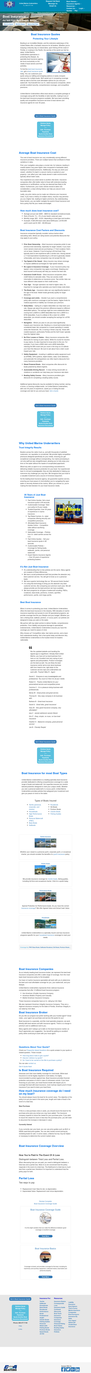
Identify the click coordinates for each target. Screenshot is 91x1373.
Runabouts (54, 804)
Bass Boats (33, 823)
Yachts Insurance (45, 837)
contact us (32, 1063)
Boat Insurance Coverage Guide (45, 1209)
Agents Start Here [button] (33, 24)
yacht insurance (59, 854)
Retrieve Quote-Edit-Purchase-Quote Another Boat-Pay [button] (52, 12)
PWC (30, 947)
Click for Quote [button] (8, 24)
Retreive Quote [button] (20, 24)
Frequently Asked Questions (37, 1050)
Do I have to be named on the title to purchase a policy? (42, 1060)
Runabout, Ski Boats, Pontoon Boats (57, 947)
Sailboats (32, 825)
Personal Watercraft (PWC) (36, 819)
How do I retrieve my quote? (32, 1058)
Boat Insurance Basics (45, 1248)
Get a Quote (54, 391)
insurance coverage (28, 908)
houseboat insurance (46, 935)
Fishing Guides (55, 814)
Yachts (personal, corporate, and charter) (35, 806)
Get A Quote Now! (25, 1066)
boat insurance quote (35, 71)
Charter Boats (55, 811)
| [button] (29, 12)
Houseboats (33, 811)
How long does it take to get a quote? (35, 1055)
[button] (45, 116)
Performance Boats (45, 891)
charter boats (52, 879)
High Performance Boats (35, 815)
